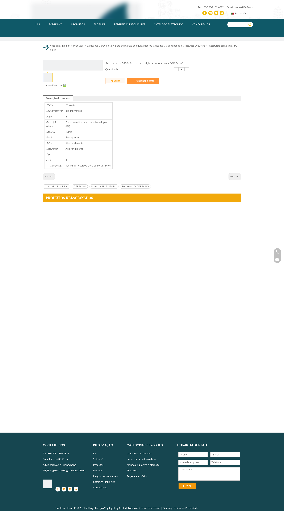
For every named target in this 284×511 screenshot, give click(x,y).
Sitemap (167, 508)
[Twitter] (216, 13)
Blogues (97, 470)
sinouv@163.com (243, 7)
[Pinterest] (76, 489)
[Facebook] (204, 13)
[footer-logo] (47, 484)
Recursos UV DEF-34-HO (135, 186)
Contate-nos (100, 487)
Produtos (98, 465)
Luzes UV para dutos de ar (141, 459)
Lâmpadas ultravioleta (139, 453)
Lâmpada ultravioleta (56, 186)
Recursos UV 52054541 (104, 186)
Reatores (132, 470)
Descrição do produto (58, 98)
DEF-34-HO (80, 186)
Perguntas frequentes (105, 476)
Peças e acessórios (137, 476)
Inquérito (115, 80)
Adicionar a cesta (145, 80)
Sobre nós (99, 459)
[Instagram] (222, 13)
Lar (95, 453)
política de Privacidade (186, 508)
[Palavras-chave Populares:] (250, 24)
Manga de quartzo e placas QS (143, 465)
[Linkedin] (210, 13)
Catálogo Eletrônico (104, 482)
